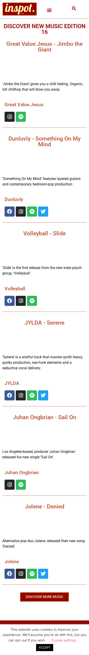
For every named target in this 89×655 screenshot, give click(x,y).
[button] (49, 10)
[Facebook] (10, 212)
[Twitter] (43, 212)
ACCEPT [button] (44, 647)
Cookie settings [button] (63, 640)
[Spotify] (21, 117)
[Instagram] (10, 117)
